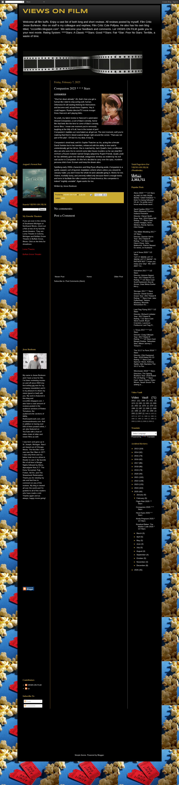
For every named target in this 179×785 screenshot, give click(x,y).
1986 (133, 408)
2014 (136, 452)
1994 (145, 418)
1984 (143, 401)
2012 (133, 401)
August (140, 551)
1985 (139, 418)
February (141, 498)
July (138, 547)
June (139, 544)
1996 (152, 418)
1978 (144, 406)
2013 (136, 449)
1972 (152, 413)
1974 (133, 403)
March (139, 533)
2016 (136, 459)
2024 (136, 488)
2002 (136, 406)
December (141, 565)
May (139, 540)
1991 (147, 403)
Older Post (118, 277)
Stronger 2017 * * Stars (143, 291)
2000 (133, 421)
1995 (136, 411)
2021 (136, 477)
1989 (154, 408)
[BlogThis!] (98, 195)
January (140, 495)
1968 (146, 413)
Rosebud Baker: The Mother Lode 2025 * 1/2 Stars (145, 526)
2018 (136, 466)
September (141, 555)
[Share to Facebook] (103, 195)
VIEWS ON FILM (55, 11)
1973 (133, 416)
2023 (136, 484)
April (139, 537)
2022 (136, 481)
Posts (28, 701)
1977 (139, 416)
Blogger (100, 755)
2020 (136, 474)
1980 (145, 416)
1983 (133, 418)
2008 (144, 421)
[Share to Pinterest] (105, 195)
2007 (140, 413)
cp (29, 688)
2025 (63, 198)
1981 (140, 403)
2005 (138, 421)
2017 (136, 463)
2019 (136, 470)
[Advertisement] (34, 119)
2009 (150, 421)
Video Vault (139, 397)
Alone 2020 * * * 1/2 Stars (144, 193)
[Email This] (95, 195)
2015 (136, 456)
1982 (152, 416)
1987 (140, 408)
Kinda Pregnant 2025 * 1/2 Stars (145, 520)
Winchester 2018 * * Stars (144, 371)
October (140, 558)
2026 (136, 570)
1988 (147, 408)
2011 (151, 401)
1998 (151, 411)
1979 (151, 406)
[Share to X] (100, 195)
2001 (133, 413)
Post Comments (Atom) (75, 281)
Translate (151, 437)
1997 (144, 411)
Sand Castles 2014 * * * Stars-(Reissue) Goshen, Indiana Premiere (144, 211)
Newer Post (59, 277)
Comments (30, 706)
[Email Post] (91, 195)
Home (23, 44)
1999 (154, 403)
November (141, 562)
